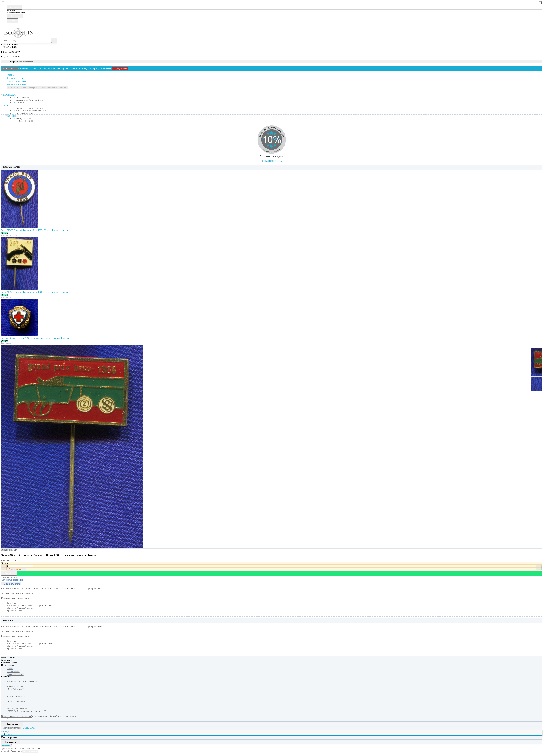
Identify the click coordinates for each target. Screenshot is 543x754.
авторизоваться (30, 751)
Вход (10, 668)
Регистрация (13, 671)
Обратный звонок (15, 674)
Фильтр (5, 731)
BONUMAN (29, 728)
